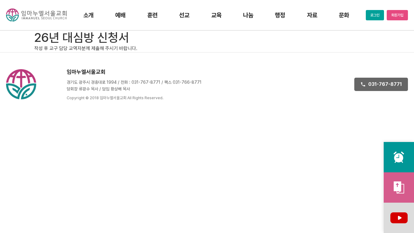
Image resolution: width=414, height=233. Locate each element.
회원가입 (397, 15)
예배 (120, 15)
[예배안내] (399, 157)
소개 (88, 15)
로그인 (374, 15)
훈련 (152, 15)
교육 (216, 15)
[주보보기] (399, 187)
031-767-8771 (385, 84)
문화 (344, 15)
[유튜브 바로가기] (399, 218)
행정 (280, 15)
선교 (184, 15)
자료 (312, 15)
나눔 (248, 15)
